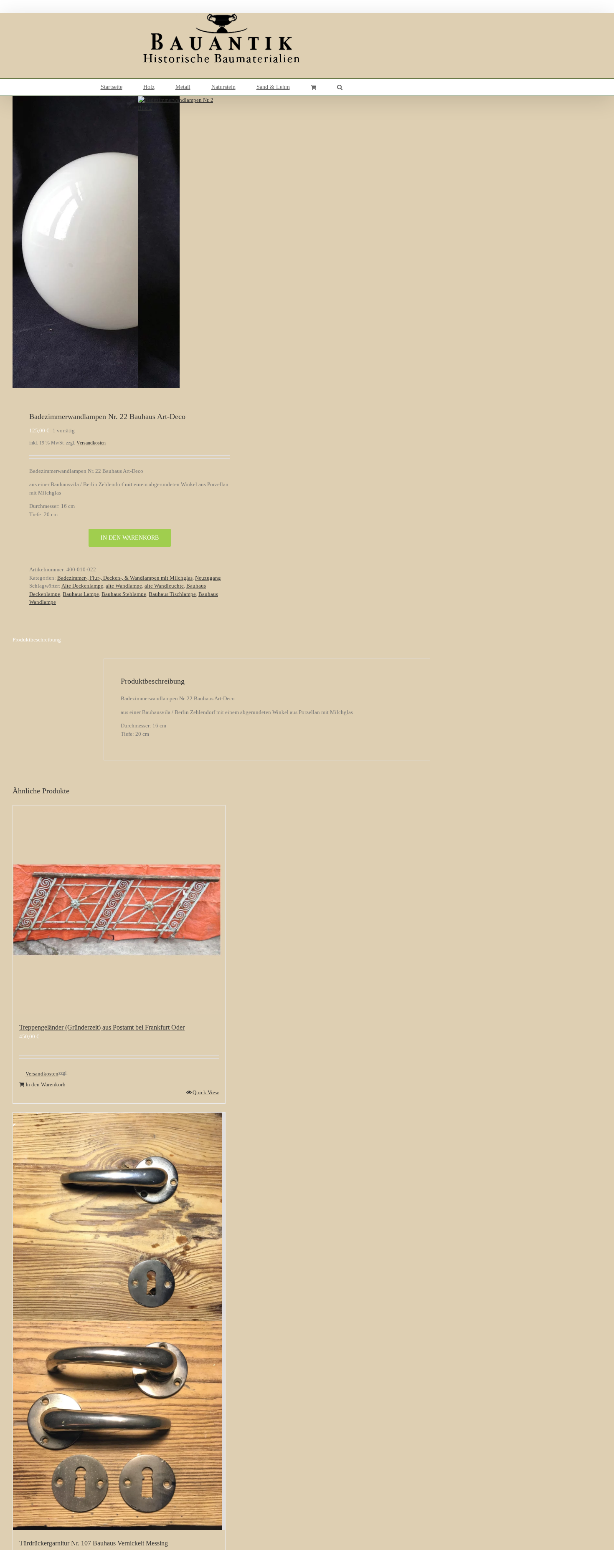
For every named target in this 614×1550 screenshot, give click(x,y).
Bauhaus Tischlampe (172, 594)
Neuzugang (208, 578)
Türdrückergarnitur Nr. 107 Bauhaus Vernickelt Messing (93, 1543)
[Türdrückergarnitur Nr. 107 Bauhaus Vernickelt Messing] (119, 1321)
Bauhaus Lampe (81, 594)
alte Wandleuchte (164, 586)
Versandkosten (91, 443)
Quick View (206, 1092)
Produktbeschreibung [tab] (37, 639)
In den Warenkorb (130, 538)
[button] (340, 87)
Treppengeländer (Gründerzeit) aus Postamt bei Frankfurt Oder (102, 1027)
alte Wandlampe (124, 586)
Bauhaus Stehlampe (123, 594)
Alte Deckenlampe (82, 586)
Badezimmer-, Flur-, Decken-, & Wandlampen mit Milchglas (125, 578)
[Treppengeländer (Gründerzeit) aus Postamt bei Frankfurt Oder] (119, 909)
